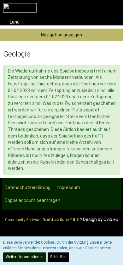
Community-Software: (43, 220)
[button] (83, 8)
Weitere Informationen (25, 257)
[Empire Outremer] (20, 8)
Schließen (58, 257)
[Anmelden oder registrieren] (99, 8)
